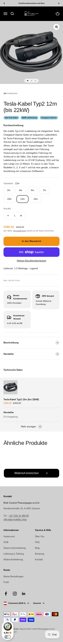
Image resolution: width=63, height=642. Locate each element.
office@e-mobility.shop (15, 519)
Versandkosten (19, 231)
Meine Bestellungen (13, 576)
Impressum (9, 536)
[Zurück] (4, 3)
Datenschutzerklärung (15, 548)
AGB (6, 542)
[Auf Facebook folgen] (6, 593)
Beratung (39, 553)
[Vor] (58, 3)
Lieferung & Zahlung (14, 553)
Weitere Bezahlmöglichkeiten (31, 260)
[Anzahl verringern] (8, 215)
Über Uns (39, 536)
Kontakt (39, 559)
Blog (37, 548)
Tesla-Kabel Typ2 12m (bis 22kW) (21, 399)
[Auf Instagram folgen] (14, 593)
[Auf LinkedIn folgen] (23, 593)
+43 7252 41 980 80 (19, 515)
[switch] (8, 637)
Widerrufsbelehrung (13, 559)
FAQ (37, 542)
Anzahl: (7, 208)
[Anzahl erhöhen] (21, 215)
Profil (6, 582)
